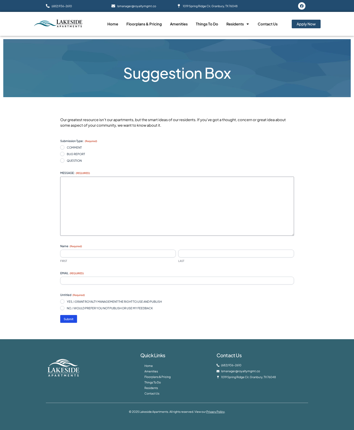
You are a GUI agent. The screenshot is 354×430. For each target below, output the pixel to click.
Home (112, 24)
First (63, 261)
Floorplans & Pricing (144, 24)
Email (72, 273)
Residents (235, 24)
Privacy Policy (215, 411)
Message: (75, 173)
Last (181, 261)
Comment (74, 147)
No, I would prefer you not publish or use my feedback (110, 308)
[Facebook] (301, 6)
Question (74, 160)
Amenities (179, 24)
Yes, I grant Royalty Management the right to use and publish (114, 301)
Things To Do (207, 24)
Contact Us (268, 24)
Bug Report (76, 154)
